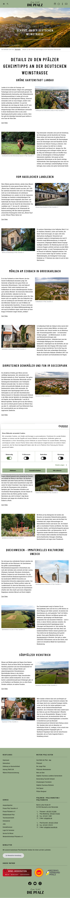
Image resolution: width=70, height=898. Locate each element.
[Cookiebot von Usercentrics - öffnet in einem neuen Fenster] (60, 426)
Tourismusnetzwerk (8, 818)
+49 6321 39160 (53, 823)
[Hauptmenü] (3, 4)
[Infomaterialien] (62, 4)
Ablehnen (13, 470)
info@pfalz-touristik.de (50, 827)
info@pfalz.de (48, 818)
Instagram (40, 883)
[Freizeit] (66, 4)
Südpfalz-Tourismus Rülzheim (45, 785)
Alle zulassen (57, 470)
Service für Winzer (8, 833)
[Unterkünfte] (58, 4)
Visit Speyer (39, 788)
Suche (7, 4)
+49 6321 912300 (51, 811)
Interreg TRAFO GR (8, 769)
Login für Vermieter (8, 830)
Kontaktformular (7, 827)
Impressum (6, 760)
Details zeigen (59, 465)
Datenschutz (6, 763)
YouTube (35, 883)
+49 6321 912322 (55, 814)
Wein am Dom (40, 773)
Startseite (18, 49)
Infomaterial (6, 821)
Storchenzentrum (42, 637)
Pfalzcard (39, 763)
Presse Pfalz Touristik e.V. (10, 808)
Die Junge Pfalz (41, 766)
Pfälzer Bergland (41, 791)
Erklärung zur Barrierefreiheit (11, 766)
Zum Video (4, 123)
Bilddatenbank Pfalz (9, 815)
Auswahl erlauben (35, 470)
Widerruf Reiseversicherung (11, 773)
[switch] (26, 458)
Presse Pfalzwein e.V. (9, 811)
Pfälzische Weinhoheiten (43, 769)
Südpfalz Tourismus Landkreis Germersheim (49, 776)
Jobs (4, 824)
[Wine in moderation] (17, 872)
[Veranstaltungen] (55, 4)
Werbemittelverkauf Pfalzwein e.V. (13, 836)
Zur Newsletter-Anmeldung (13, 855)
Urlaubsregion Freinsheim (43, 782)
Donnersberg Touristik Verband (45, 779)
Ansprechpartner (7, 805)
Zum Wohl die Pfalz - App (43, 760)
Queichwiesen (55, 624)
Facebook (30, 883)
